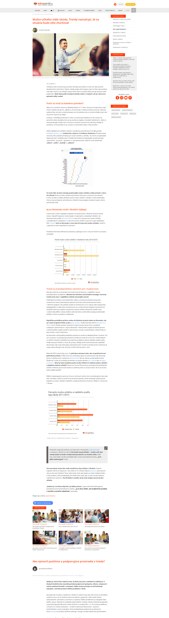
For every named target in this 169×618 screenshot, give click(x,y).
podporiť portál (130, 4)
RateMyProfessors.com (54, 133)
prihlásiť (121, 4)
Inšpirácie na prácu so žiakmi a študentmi (122, 43)
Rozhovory (132, 113)
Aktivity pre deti (110, 10)
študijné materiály (89, 10)
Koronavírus (124, 113)
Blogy (70, 10)
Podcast (62, 10)
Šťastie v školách (118, 39)
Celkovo (53, 223)
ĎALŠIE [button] (127, 10)
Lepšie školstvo (50, 496)
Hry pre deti (115, 113)
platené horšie (74, 358)
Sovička (78, 10)
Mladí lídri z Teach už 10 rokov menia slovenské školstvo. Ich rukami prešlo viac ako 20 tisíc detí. (124, 87)
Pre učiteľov (36, 14)
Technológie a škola (118, 26)
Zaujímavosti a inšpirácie (120, 47)
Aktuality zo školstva (119, 22)
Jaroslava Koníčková (45, 569)
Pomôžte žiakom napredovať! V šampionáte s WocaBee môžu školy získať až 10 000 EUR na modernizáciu (123, 75)
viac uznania (92, 360)
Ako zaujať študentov (47, 14)
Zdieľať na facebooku (44, 503)
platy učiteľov (75, 323)
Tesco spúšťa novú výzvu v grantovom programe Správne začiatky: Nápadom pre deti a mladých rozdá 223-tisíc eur (122, 67)
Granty (120, 10)
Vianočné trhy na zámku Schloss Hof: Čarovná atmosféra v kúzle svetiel (124, 81)
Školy (100, 10)
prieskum (93, 471)
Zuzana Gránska (44, 30)
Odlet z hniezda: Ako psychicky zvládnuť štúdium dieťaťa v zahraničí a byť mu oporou (124, 59)
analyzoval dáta (94, 450)
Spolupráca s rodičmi (119, 32)
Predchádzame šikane (119, 36)
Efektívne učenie (116, 117)
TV (53, 10)
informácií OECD (66, 218)
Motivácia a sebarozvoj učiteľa (122, 19)
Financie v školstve (127, 110)
